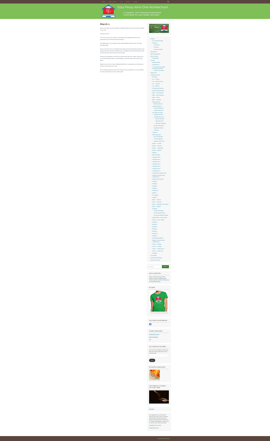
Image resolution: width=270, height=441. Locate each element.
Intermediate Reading (157, 238)
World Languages (156, 134)
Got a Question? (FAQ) (157, 40)
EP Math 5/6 (155, 190)
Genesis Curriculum (159, 70)
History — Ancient (156, 143)
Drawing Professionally (158, 90)
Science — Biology (156, 244)
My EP (121, 1)
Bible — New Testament (158, 95)
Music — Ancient (156, 199)
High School (154, 72)
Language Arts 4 (156, 164)
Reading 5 (154, 231)
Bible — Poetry (156, 97)
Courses (135, 1)
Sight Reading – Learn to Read (159, 217)
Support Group (162, 278)
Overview (156, 47)
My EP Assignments (155, 54)
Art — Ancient (155, 79)
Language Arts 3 (156, 161)
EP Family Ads (155, 64)
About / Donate (112, 1)
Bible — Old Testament (157, 92)
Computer (154, 132)
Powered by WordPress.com (164, 438)
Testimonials (155, 58)
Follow (152, 360)
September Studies (158, 128)
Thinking (154, 253)
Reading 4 (154, 229)
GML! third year (159, 121)
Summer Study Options (156, 257)
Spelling (154, 152)
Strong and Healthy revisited (161, 215)
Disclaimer (151, 409)
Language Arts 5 (156, 166)
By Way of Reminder (159, 125)
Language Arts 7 (156, 170)
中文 (150, 339)
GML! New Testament (161, 123)
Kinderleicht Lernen (154, 334)
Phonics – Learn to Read (158, 219)
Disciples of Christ (158, 114)
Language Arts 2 (156, 159)
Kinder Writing (156, 154)
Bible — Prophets (156, 99)
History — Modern (156, 150)
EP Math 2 (154, 183)
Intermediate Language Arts (159, 173)
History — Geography (157, 148)
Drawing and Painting (157, 88)
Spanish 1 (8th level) (159, 141)
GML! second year (160, 118)
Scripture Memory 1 (157, 106)
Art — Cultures (156, 83)
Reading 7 (154, 235)
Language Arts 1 (156, 157)
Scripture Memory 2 (159, 108)
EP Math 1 (154, 181)
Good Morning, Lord (159, 117)
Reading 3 (154, 226)
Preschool (154, 77)
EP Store (128, 1)
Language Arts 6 (156, 168)
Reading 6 (154, 233)
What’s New (154, 51)
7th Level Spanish (158, 139)
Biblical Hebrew (156, 102)
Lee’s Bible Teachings (157, 112)
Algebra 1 (154, 197)
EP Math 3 (154, 186)
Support (103, 1)
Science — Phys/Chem (157, 251)
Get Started (156, 45)
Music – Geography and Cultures (160, 204)
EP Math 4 (154, 188)
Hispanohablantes (153, 337)
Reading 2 (154, 224)
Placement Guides (158, 49)
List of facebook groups (154, 281)
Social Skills (154, 255)
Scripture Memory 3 (159, 110)
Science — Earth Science (158, 248)
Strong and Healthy (159, 210)
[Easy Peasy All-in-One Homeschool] (150, 325)
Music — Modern (156, 206)
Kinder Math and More (158, 179)
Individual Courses (155, 75)
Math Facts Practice (155, 260)
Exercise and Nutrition (159, 213)
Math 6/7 (154, 192)
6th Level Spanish (158, 136)
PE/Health (154, 208)
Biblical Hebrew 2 (158, 104)
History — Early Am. (157, 145)
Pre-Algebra (155, 195)
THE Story (156, 130)
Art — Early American (157, 81)
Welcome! (154, 43)
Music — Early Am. (157, 202)
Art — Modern (155, 86)
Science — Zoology (156, 246)
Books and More (156, 62)
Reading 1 (154, 222)
